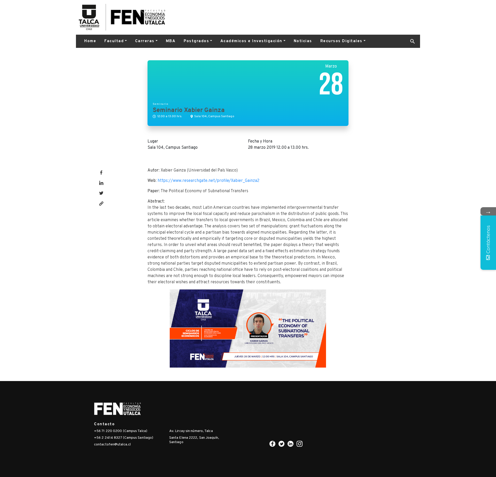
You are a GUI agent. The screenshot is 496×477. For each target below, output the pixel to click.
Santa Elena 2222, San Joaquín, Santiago (194, 440)
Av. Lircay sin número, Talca (191, 431)
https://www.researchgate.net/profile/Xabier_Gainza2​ (208, 180)
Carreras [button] (144, 41)
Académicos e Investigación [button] (251, 41)
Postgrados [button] (196, 41)
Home (90, 41)
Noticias (303, 41)
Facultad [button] (114, 41)
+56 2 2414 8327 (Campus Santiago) (123, 438)
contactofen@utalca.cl (112, 444)
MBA (171, 41)
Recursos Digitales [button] (341, 41)
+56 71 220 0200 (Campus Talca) (120, 431)
